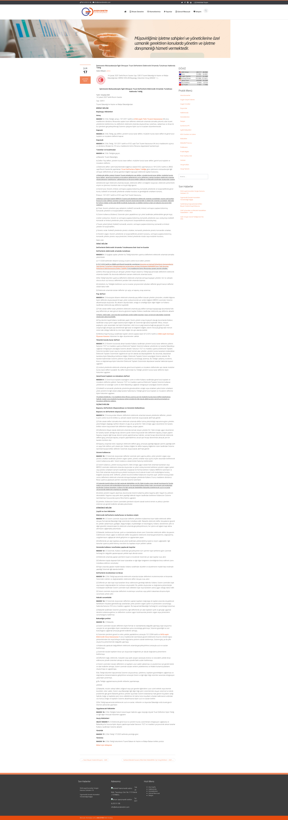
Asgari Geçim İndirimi (187, 100)
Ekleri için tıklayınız (104, 745)
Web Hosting (108, 818)
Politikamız (184, 147)
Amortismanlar (185, 95)
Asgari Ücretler (185, 104)
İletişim (182, 121)
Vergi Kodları (184, 165)
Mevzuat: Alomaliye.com (87, 818)
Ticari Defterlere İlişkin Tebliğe (133, 169)
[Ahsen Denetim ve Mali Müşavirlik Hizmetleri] (95, 11)
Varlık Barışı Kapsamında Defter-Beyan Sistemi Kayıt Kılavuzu (191, 205)
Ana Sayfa (152, 787)
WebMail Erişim (202, 2)
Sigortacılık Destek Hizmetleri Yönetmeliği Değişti (190, 198)
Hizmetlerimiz (185, 117)
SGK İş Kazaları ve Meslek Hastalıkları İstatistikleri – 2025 (193, 211)
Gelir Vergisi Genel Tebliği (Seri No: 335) (192, 218)
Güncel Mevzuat (154, 793)
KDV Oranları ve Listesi (188, 134)
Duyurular (183, 108)
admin (108, 71)
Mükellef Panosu (186, 143)
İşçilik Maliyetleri (185, 130)
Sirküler (183, 160)
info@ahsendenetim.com (102, 2)
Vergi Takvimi (184, 169)
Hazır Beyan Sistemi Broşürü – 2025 (94, 760)
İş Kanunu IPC (185, 126)
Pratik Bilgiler (184, 152)
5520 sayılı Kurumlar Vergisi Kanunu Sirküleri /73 (192, 192)
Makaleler (183, 139)
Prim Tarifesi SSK (186, 156)
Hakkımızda (184, 113)
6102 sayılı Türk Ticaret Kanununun (148, 119)
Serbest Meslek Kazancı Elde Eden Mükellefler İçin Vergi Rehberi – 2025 (148, 760)
